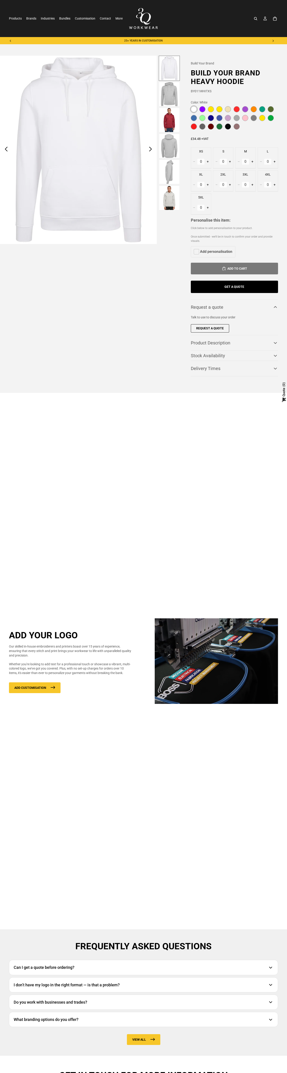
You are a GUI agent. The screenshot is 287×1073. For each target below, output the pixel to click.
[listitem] (119, 18)
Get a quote (234, 287)
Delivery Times (205, 368)
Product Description (210, 343)
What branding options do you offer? (46, 1019)
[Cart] (275, 19)
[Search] (256, 19)
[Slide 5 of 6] (169, 172)
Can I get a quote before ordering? (44, 967)
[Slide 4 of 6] (169, 146)
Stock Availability (208, 355)
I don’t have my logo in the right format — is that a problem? (67, 985)
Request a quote (207, 307)
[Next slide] (273, 41)
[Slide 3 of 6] (169, 120)
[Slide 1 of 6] (169, 68)
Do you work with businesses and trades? (50, 1002)
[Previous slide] (10, 41)
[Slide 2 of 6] (169, 94)
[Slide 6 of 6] (169, 198)
